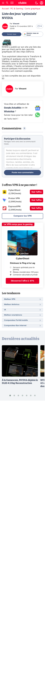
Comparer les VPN (23, 216)
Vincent (16, 24)
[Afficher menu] (3, 3)
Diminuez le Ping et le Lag (22, 263)
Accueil (5, 9)
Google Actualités (12, 108)
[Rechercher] (7, 3)
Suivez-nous (11, 34)
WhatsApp (9, 111)
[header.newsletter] (12, 3)
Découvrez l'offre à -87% (22, 281)
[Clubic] (22, 3)
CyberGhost (22, 259)
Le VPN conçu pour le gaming (18, 224)
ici (3, 78)
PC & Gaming (16, 9)
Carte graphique (32, 9)
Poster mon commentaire (22, 172)
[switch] (36, 3)
